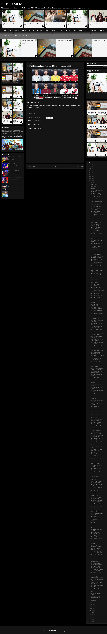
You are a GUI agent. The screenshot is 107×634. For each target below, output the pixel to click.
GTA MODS (6, 35)
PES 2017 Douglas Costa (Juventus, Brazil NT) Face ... (96, 576)
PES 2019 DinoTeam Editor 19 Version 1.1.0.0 (96, 385)
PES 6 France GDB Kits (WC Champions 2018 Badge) (96, 231)
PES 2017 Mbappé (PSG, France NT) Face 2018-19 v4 (97, 436)
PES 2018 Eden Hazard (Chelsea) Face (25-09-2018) (96, 567)
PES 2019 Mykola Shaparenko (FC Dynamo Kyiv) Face (96, 257)
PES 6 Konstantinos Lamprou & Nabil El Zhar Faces (96, 340)
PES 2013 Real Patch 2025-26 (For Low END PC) (14, 164)
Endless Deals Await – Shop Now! (6, 70)
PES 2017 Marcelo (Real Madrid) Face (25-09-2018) (96, 564)
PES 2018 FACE (37, 120)
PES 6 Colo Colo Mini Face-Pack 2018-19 (96, 583)
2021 (90, 174)
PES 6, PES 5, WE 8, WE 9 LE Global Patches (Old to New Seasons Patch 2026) (12, 130)
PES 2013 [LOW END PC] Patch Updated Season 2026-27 (15, 178)
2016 (90, 619)
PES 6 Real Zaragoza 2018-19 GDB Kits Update (96, 561)
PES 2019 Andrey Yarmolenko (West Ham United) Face (96, 254)
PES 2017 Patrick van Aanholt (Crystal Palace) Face (96, 450)
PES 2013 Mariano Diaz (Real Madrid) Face (96, 517)
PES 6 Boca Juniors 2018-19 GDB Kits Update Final (96, 555)
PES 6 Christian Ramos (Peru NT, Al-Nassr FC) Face (96, 573)
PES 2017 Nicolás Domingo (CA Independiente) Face (97, 372)
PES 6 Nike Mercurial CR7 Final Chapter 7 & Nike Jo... (97, 278)
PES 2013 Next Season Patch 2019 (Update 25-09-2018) (96, 552)
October (92, 186)
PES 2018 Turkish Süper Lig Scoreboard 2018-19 (96, 228)
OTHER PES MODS (35, 33)
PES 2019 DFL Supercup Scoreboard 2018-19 (95, 212)
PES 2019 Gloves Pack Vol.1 (96, 558)
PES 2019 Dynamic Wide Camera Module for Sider (96, 305)
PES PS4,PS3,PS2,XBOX (91, 30)
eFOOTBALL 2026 (14, 30)
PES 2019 (39, 30)
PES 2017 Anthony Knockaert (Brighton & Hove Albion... (96, 263)
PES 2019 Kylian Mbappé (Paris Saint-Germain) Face (96, 507)
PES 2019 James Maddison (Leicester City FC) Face (95, 353)
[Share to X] (49, 118)
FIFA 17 (87, 33)
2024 (90, 168)
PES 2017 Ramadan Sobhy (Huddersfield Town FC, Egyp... (95, 590)
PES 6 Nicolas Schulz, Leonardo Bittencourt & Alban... (96, 410)
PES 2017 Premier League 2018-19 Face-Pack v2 (97, 321)
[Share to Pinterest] (52, 118)
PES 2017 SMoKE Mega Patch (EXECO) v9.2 (96, 191)
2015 (90, 621)
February (92, 612)
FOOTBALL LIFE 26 (77, 33)
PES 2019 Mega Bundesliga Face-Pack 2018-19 (95, 225)
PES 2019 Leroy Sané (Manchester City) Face (95, 511)
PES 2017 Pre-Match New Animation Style (95, 197)
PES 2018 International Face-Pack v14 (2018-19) (96, 327)
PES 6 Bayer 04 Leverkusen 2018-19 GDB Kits (96, 204)
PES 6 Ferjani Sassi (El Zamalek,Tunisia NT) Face (96, 594)
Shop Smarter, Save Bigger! (9, 23)
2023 (90, 170)
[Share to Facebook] (50, 118)
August (91, 600)
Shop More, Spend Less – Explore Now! (33, 23)
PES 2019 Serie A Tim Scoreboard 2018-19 (94, 317)
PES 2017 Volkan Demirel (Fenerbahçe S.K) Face (95, 536)
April (91, 608)
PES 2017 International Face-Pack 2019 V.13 (96, 504)
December (92, 182)
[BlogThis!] (48, 118)
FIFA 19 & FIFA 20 (78, 30)
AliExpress (5, 24)
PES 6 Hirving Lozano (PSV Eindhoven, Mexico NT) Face (96, 426)
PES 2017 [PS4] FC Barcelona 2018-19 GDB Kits (96, 343)
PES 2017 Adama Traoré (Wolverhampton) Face (95, 597)
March (91, 610)
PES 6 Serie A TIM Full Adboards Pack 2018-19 (95, 194)
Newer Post (31, 166)
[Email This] (46, 118)
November (92, 184)
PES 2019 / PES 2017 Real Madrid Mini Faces (95, 498)
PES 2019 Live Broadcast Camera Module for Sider (96, 308)
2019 (90, 178)
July (91, 602)
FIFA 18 (102, 30)
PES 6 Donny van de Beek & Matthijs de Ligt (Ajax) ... (96, 501)
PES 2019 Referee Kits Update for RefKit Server (96, 215)
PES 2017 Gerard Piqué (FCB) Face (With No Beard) (96, 333)
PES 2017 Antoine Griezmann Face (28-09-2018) (96, 337)
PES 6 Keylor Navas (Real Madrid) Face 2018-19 (95, 482)
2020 (90, 176)
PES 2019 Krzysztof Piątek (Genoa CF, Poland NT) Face (96, 349)
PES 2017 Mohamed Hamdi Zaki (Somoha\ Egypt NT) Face (96, 275)
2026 (90, 164)
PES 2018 (61, 30)
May (91, 606)
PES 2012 (17, 33)
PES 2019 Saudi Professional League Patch (96, 407)
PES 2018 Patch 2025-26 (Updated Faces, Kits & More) (14, 171)
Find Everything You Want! (6, 80)
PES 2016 (25, 33)
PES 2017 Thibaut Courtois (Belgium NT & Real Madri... (96, 433)
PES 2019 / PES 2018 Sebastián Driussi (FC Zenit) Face (96, 369)
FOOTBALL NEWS (96, 33)
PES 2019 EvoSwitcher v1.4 (96, 293)
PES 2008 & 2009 (47, 33)
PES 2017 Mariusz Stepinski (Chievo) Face (96, 260)
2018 (90, 180)
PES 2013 (68, 30)
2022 (90, 172)
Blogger (64, 631)
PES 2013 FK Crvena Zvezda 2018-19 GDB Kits (96, 539)
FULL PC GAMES (66, 33)
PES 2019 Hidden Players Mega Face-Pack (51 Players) (96, 439)
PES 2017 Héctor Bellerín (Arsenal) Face (95, 238)
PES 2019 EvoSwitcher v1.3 (96, 295)
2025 (90, 166)
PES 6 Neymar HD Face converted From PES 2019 (96, 546)
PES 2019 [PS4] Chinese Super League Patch (96, 401)
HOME (5, 30)
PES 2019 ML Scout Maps (95, 206)
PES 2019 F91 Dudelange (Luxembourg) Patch (95, 423)
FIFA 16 (25, 35)
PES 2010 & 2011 (8, 33)
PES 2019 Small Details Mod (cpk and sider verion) (96, 420)
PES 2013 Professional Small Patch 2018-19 (96, 285)
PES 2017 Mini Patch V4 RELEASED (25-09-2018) (96, 549)
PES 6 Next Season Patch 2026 (14, 192)
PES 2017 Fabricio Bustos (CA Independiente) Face (96, 463)
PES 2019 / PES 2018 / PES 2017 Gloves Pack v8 (96, 485)
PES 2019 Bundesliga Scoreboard (94, 491)
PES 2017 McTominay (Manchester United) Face (96, 453)
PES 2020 (31, 30)
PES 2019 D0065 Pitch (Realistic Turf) (95, 250)
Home (55, 166)
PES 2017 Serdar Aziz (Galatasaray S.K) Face (95, 533)
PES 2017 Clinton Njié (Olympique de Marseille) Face (96, 446)
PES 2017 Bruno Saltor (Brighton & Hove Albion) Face (96, 270)
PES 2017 (53, 30)
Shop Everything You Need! (73, 23)
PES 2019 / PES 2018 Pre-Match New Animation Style (96, 288)
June (91, 604)
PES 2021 (24, 30)
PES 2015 (56, 33)
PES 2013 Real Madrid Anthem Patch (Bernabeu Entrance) (96, 200)
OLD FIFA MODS (16, 35)
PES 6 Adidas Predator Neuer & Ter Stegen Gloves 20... (96, 429)
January (92, 614)
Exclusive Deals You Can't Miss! (53, 23)
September (92, 188)
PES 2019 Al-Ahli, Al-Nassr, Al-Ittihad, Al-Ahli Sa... (96, 417)
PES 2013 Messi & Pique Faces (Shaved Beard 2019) (96, 495)
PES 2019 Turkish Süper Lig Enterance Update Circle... (96, 222)
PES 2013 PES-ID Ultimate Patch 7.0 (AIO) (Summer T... (97, 378)
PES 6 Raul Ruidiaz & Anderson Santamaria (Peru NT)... (96, 570)
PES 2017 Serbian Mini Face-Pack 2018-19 (96, 247)
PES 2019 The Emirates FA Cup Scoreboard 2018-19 (96, 209)
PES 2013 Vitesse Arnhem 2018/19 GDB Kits (95, 359)
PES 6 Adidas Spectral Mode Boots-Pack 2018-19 (96, 282)
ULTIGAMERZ (12, 4)
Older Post (79, 166)
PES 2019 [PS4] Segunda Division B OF (95, 413)
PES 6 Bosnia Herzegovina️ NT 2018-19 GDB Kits (96, 442)
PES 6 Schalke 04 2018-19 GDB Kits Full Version (96, 488)
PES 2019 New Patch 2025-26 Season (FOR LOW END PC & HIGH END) (14, 158)
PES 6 (46, 30)
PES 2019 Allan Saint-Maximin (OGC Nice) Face (96, 365)
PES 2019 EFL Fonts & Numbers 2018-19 (95, 218)
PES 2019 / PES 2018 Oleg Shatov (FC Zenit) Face (95, 362)
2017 (90, 617)
